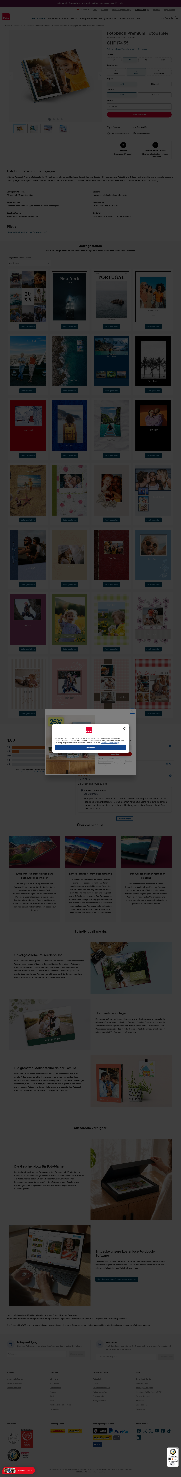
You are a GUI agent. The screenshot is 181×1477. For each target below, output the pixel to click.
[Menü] (177, 1449)
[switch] (172, 1463)
